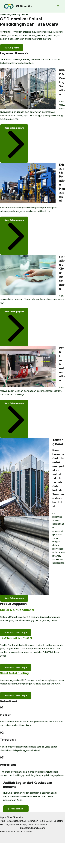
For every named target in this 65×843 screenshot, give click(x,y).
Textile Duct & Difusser (16, 638)
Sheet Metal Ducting (14, 673)
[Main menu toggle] (58, 6)
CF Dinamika (24, 6)
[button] (14, 143)
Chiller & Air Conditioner (17, 610)
